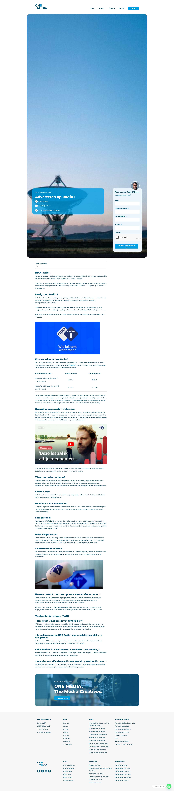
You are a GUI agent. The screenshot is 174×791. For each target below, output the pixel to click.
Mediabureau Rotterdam (123, 777)
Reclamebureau (68, 780)
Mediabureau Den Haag (122, 768)
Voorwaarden (67, 744)
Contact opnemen (62, 698)
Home (92, 8)
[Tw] (42, 771)
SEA (116, 738)
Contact (133, 8)
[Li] (49, 771)
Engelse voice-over (95, 765)
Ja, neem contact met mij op (126, 246)
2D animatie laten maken (97, 729)
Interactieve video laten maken (99, 747)
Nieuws (121, 8)
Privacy (65, 729)
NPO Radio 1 (72, 365)
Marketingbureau (68, 768)
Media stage (67, 774)
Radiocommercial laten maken (99, 777)
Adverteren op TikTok (122, 732)
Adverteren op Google (122, 726)
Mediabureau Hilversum (122, 771)
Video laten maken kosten (97, 750)
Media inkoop (67, 777)
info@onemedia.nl (45, 732)
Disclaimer (66, 741)
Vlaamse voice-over (95, 780)
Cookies (65, 732)
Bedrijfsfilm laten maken (97, 738)
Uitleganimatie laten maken (98, 734)
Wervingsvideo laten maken (98, 753)
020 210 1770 (43, 729)
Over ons (112, 8)
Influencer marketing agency (124, 744)
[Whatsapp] (168, 786)
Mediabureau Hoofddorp (123, 774)
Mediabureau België (121, 765)
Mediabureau (67, 771)
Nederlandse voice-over (96, 774)
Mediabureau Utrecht (121, 780)
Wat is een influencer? (122, 741)
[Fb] (38, 771)
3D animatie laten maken (97, 732)
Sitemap (66, 735)
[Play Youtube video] (71, 444)
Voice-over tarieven (95, 783)
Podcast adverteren (121, 735)
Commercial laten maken (97, 741)
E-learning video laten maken (98, 744)
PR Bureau (66, 738)
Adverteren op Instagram (123, 729)
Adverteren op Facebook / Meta (125, 723)
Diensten (101, 8)
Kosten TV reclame (69, 765)
